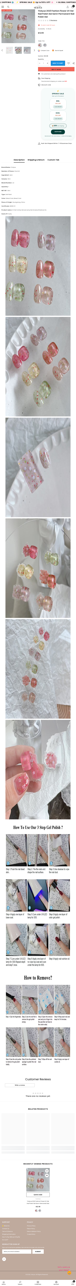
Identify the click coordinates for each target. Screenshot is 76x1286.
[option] (18, 26)
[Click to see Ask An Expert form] (64, 1268)
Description (19, 160)
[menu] (2, 7)
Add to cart (57, 63)
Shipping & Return (36, 160)
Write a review (20, 1085)
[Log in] (68, 7)
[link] (13, 1149)
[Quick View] (47, 1175)
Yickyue (38, 1199)
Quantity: (41, 59)
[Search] (8, 7)
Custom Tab (53, 160)
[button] (2, 50)
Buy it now (56, 69)
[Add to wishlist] (68, 63)
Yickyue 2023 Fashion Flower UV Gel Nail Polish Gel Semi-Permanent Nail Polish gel (38, 1202)
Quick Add (38, 1195)
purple (39, 1210)
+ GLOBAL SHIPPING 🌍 (39, 2)
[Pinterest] (4, 1259)
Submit (38, 1252)
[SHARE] (73, 63)
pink (36, 1210)
